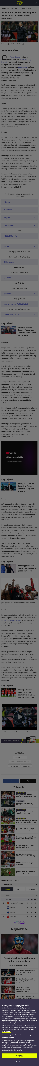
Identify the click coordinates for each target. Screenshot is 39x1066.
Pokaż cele (19, 1062)
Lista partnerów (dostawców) (12, 1050)
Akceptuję (19, 1056)
